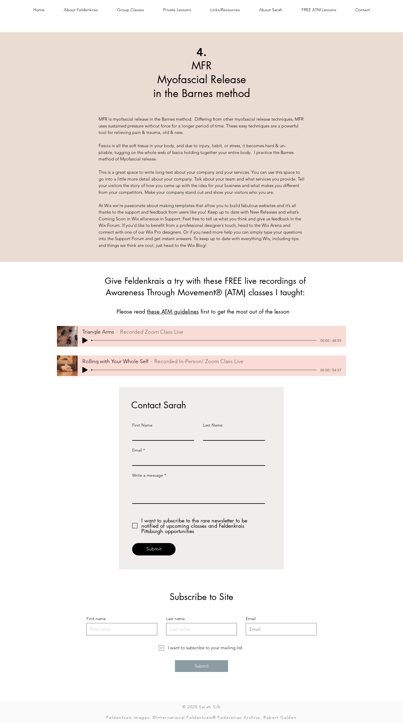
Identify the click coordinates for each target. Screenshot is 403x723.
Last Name (213, 425)
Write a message (147, 475)
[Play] (85, 340)
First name (96, 619)
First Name (142, 425)
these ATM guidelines (173, 311)
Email (137, 450)
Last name (175, 619)
